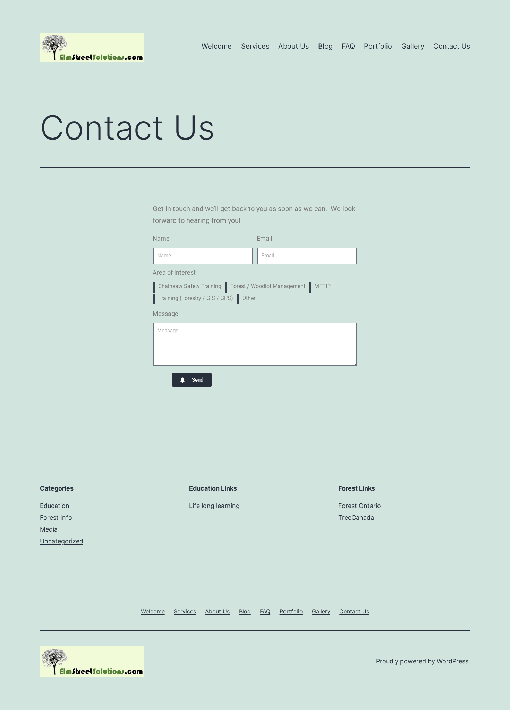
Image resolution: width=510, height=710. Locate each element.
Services (255, 46)
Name (161, 238)
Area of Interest (174, 272)
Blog (325, 46)
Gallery (412, 46)
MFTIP (322, 286)
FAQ (348, 46)
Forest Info (56, 517)
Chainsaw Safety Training (189, 286)
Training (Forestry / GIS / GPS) (195, 298)
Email (264, 238)
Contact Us (451, 46)
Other (248, 298)
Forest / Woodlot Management (267, 286)
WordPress (452, 661)
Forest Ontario (359, 505)
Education (54, 505)
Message (165, 313)
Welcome (217, 46)
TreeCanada (356, 517)
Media (49, 529)
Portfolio (378, 46)
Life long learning (214, 505)
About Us (293, 46)
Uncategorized (61, 541)
